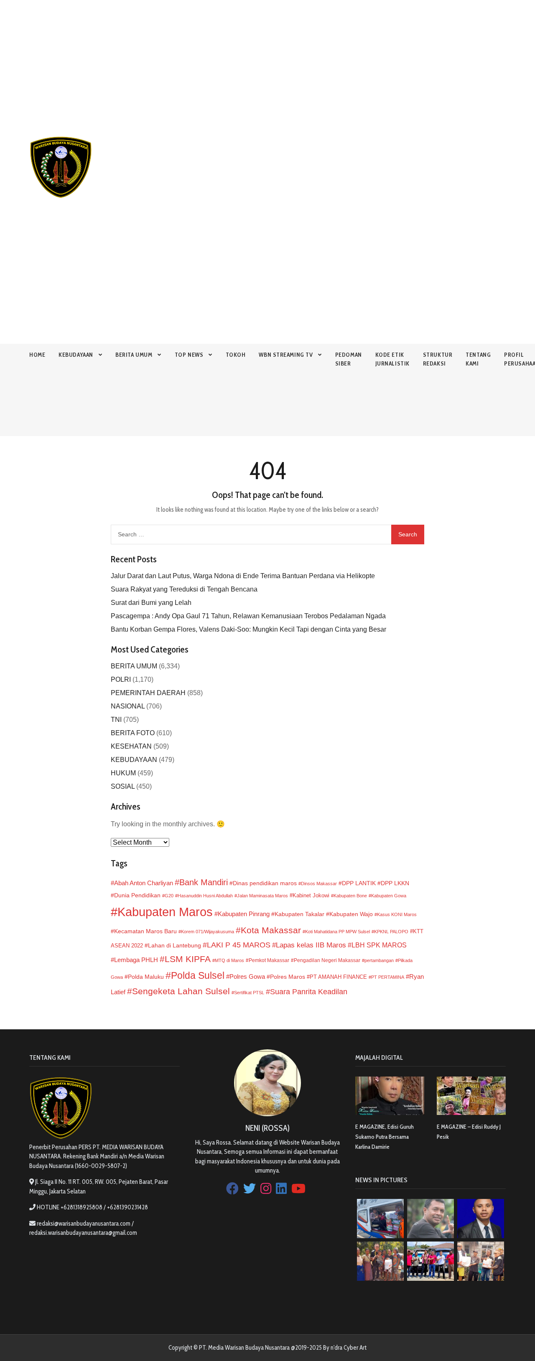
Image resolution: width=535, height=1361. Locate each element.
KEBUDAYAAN (76, 354)
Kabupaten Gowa (388, 895)
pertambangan (379, 960)
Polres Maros (287, 977)
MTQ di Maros (229, 960)
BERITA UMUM (133, 354)
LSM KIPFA (188, 959)
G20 (169, 895)
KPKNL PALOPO (391, 931)
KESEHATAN (131, 746)
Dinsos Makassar (319, 883)
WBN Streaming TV (286, 354)
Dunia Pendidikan (137, 895)
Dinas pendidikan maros (265, 883)
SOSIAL (123, 786)
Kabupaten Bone (350, 895)
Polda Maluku (146, 976)
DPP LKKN (395, 883)
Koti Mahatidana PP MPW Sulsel (337, 931)
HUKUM (123, 773)
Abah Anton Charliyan (143, 882)
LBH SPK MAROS (379, 945)
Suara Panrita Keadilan (308, 992)
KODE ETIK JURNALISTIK (392, 359)
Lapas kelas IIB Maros (311, 945)
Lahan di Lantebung (174, 945)
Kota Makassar (271, 930)
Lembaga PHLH (136, 959)
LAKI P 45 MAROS (238, 944)
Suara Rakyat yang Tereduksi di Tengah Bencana (184, 589)
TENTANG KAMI (478, 359)
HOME (37, 354)
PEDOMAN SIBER (348, 359)
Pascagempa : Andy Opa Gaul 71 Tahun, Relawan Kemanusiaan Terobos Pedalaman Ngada (248, 616)
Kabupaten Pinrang (244, 913)
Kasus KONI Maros (397, 914)
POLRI (121, 679)
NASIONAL (128, 706)
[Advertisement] (251, 58)
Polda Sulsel (197, 975)
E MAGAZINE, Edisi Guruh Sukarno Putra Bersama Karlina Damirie (384, 1136)
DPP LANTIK (359, 883)
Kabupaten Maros (165, 912)
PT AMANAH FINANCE (338, 977)
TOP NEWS (189, 354)
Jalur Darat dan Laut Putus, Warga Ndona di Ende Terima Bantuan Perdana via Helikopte (243, 575)
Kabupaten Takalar (299, 914)
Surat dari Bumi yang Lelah (151, 602)
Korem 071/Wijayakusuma (207, 931)
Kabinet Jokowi (311, 895)
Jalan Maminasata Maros (262, 895)
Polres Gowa (247, 976)
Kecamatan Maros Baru (145, 931)
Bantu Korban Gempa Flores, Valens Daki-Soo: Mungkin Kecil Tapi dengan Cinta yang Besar (248, 629)
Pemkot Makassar (269, 960)
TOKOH (236, 354)
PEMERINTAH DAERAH (148, 692)
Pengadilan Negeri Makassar (327, 960)
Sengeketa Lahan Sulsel (181, 991)
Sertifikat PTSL (249, 992)
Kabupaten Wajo (351, 914)
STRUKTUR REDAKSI (437, 359)
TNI (116, 719)
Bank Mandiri (203, 882)
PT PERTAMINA (387, 977)
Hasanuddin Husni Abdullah (205, 895)
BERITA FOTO (133, 732)
